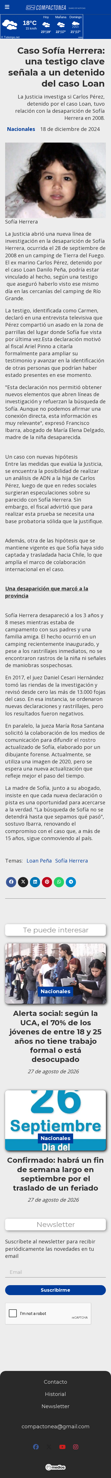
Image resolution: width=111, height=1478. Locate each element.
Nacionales (21, 129)
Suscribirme (55, 1290)
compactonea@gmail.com (56, 1426)
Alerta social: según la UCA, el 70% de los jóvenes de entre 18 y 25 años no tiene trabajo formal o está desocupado (55, 1036)
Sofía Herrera (71, 860)
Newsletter (55, 1224)
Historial (55, 1394)
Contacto (55, 1382)
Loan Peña (39, 860)
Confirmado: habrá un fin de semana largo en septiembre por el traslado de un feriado (55, 1174)
